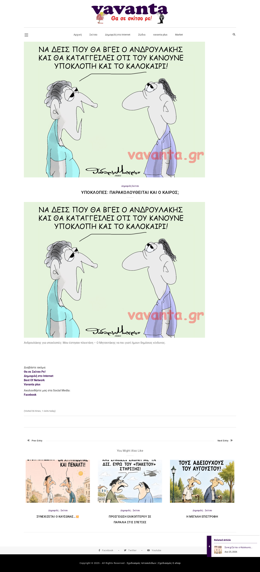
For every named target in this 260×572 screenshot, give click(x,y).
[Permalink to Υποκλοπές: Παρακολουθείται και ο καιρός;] (114, 176)
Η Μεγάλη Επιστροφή (202, 516)
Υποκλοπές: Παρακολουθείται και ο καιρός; (130, 192)
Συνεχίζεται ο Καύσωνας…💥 (58, 516)
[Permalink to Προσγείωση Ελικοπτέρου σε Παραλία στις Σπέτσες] (130, 502)
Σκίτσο (135, 186)
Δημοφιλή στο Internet (38, 376)
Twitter (132, 550)
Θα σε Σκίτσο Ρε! (34, 371)
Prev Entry (37, 440)
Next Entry (223, 440)
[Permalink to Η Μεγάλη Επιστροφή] (202, 502)
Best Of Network (34, 380)
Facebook (107, 550)
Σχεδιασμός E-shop (169, 563)
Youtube (156, 550)
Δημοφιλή (126, 186)
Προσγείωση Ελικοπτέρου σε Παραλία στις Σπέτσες (130, 519)
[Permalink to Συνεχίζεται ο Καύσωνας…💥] (58, 502)
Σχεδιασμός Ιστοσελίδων (141, 563)
